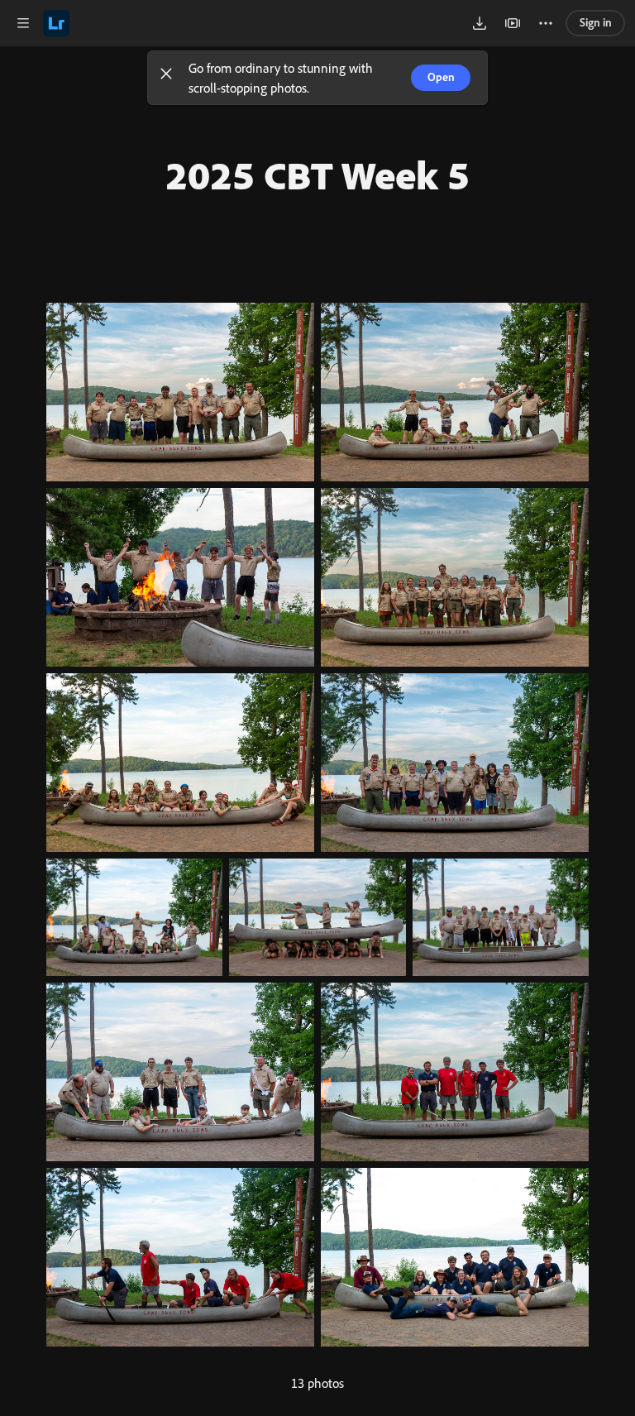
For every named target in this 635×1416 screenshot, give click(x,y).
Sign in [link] (596, 22)
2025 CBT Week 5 (317, 174)
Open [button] (441, 76)
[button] (166, 78)
